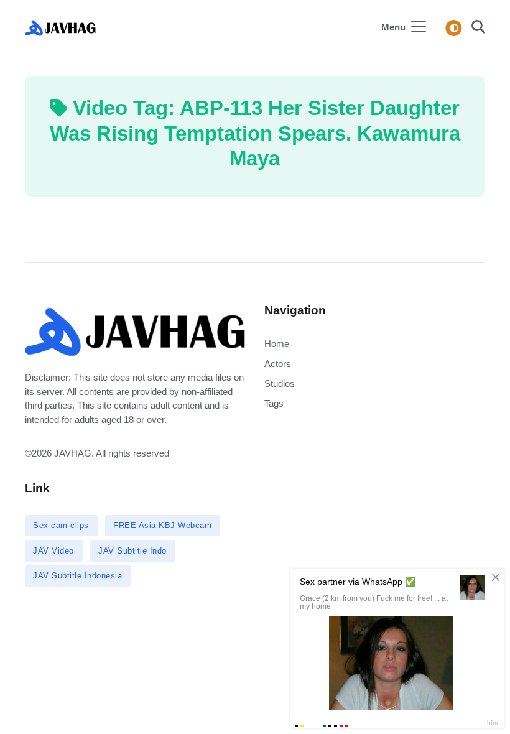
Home (276, 343)
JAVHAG (72, 453)
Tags (274, 403)
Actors (277, 363)
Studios (279, 383)
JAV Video (53, 550)
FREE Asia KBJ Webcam (162, 525)
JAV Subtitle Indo (132, 550)
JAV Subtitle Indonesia (77, 575)
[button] (474, 28)
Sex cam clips (61, 525)
